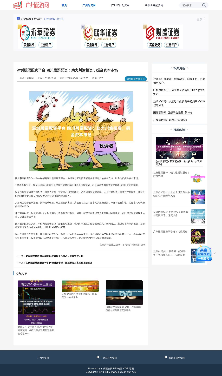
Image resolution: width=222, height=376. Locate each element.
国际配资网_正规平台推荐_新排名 (173, 112)
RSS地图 (117, 368)
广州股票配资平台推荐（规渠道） (171, 231)
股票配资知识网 (118, 371)
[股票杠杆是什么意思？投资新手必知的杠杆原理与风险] (198, 197)
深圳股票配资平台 (136, 78)
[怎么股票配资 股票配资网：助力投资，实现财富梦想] (179, 147)
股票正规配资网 (154, 5)
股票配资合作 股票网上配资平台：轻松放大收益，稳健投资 (169, 252)
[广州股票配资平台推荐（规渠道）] (198, 236)
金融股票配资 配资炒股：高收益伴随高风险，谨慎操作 (170, 213)
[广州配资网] (31, 5)
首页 (64, 5)
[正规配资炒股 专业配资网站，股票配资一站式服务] (80, 286)
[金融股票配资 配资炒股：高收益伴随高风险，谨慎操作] (198, 216)
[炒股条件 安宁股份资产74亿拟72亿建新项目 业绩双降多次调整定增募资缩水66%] (36, 302)
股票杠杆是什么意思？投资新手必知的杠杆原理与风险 (171, 193)
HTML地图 (128, 368)
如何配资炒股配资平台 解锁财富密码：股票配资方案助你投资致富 (59, 262)
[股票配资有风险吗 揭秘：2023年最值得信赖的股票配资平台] (124, 292)
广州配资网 (89, 5)
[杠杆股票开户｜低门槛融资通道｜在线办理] (198, 177)
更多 (200, 19)
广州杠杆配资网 (120, 5)
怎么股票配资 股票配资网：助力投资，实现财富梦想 (179, 163)
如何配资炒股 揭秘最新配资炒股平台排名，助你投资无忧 (54, 255)
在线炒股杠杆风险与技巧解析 (170, 120)
